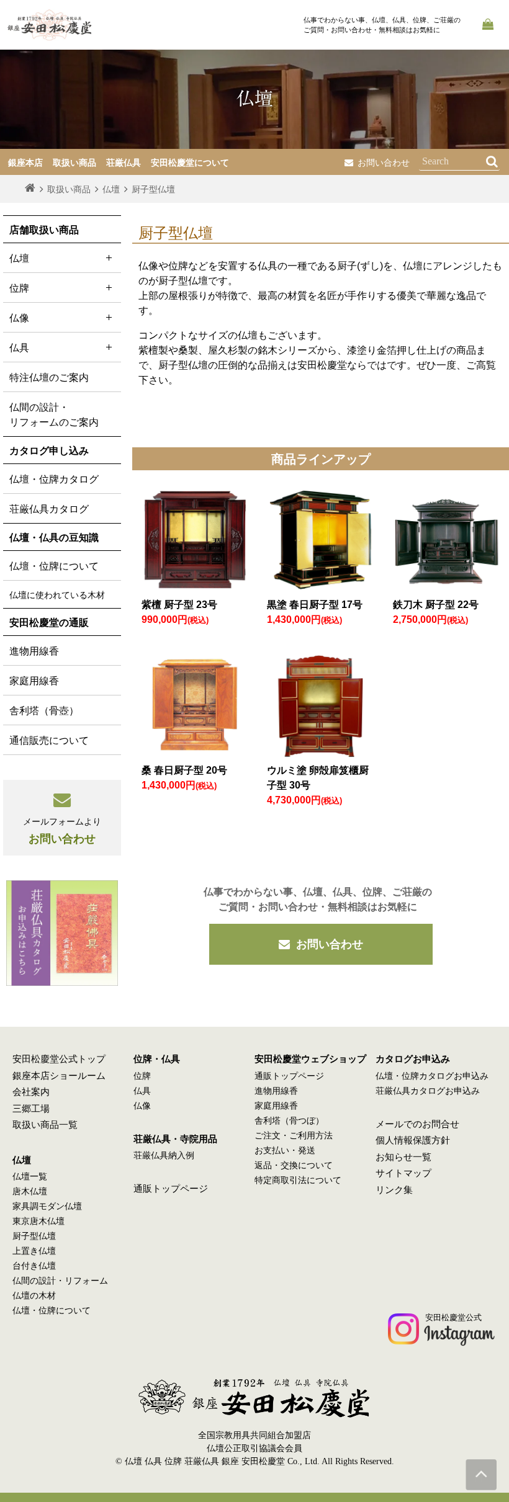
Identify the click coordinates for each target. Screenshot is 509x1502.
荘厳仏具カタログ (49, 509)
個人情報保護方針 (413, 1140)
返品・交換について (293, 1165)
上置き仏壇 (34, 1251)
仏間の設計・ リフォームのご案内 (54, 414)
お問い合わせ (384, 163)
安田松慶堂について (190, 163)
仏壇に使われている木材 (57, 595)
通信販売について (49, 740)
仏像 (142, 1106)
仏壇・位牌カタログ (54, 479)
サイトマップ (403, 1173)
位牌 (142, 1076)
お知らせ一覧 (403, 1157)
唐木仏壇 (29, 1191)
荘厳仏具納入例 (163, 1155)
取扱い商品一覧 (45, 1125)
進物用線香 (34, 651)
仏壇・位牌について (54, 566)
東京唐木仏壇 (38, 1221)
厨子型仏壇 (34, 1236)
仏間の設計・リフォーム (60, 1280)
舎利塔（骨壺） (44, 710)
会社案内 (31, 1092)
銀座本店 (25, 163)
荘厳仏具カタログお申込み (428, 1091)
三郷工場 (31, 1109)
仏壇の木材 (34, 1295)
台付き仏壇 (34, 1266)
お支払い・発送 (284, 1150)
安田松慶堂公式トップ (59, 1059)
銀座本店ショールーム (59, 1076)
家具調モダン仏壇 (47, 1206)
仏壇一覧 (29, 1176)
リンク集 (394, 1190)
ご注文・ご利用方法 (293, 1135)
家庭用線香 (34, 681)
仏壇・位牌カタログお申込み (432, 1076)
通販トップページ (170, 1189)
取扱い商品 (74, 163)
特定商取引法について (297, 1180)
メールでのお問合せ (417, 1124)
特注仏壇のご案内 (49, 377)
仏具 (142, 1091)
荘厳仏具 (123, 163)
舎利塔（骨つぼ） (289, 1120)
